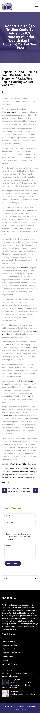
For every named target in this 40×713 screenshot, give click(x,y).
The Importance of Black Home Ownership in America (29, 490)
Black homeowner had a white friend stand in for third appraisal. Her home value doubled (14, 490)
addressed (8, 416)
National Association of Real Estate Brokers (18, 478)
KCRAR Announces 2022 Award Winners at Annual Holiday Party (18, 675)
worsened (9, 345)
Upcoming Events (9, 649)
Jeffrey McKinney (15, 464)
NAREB (5, 660)
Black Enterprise (29, 464)
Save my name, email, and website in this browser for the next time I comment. (19, 536)
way (28, 396)
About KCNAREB (9, 641)
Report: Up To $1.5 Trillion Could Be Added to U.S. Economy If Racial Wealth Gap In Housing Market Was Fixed (19, 472)
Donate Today (8, 656)
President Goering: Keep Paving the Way (23, 695)
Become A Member (10, 645)
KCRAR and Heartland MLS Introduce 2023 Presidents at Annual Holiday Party (17, 685)
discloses (10, 112)
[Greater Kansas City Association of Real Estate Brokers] (7, 6)
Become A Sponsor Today (12, 653)
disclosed (24, 268)
